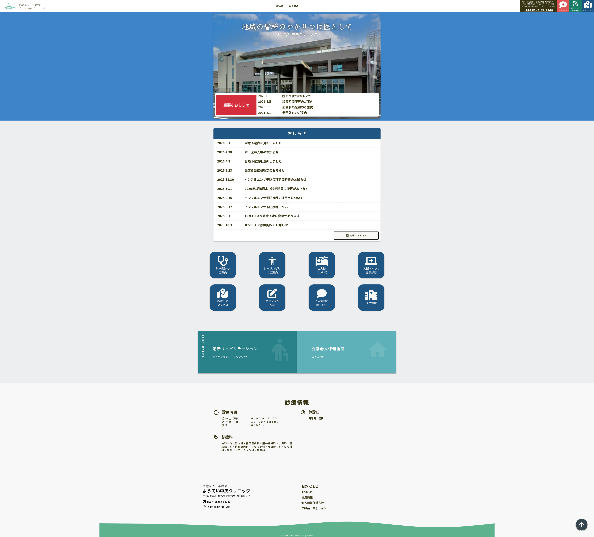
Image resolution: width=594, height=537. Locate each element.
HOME (279, 6)
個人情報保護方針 (312, 503)
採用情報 (307, 497)
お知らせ (307, 492)
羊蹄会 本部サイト (314, 508)
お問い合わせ (309, 486)
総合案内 (294, 6)
